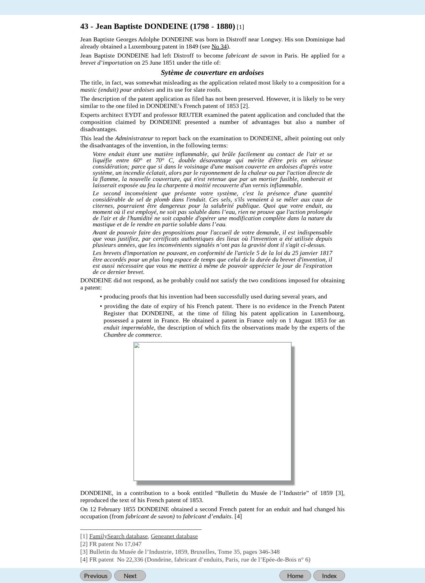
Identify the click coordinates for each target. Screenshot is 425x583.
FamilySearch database (118, 536)
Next (130, 575)
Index (329, 575)
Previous (96, 575)
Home (295, 575)
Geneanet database (174, 536)
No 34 (219, 46)
